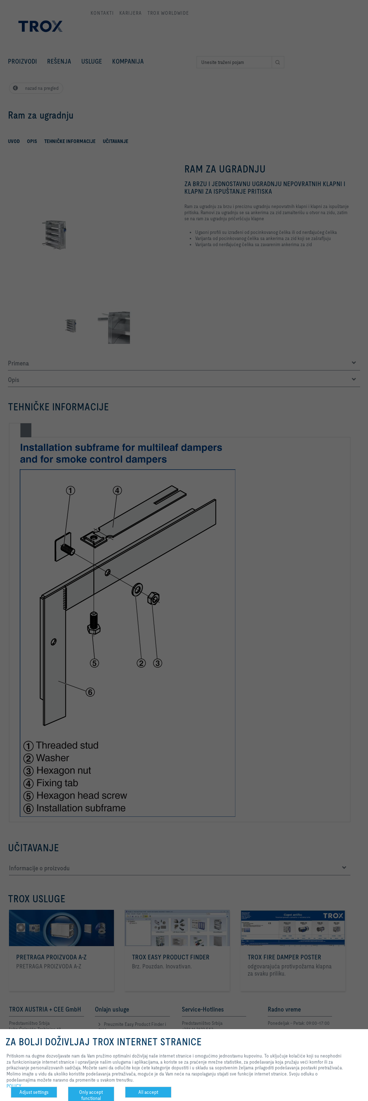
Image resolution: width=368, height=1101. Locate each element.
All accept (148, 1092)
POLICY (14, 1086)
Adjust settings (34, 1092)
